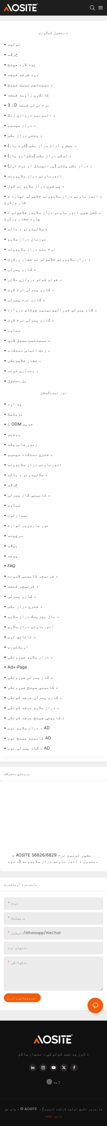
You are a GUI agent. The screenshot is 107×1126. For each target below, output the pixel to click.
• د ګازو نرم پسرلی (24, 299)
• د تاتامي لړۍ (20, 636)
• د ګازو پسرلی (20, 269)
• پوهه (11, 555)
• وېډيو (12, 434)
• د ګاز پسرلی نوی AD (27, 748)
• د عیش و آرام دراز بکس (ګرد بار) (40, 145)
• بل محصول (15, 380)
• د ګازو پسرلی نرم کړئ (29, 289)
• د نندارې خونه (21, 370)
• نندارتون (16, 515)
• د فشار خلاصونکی (22, 360)
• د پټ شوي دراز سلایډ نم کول (34, 185)
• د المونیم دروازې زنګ (30, 115)
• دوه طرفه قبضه (21, 74)
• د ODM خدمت (18, 424)
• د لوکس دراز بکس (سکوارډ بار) (38, 155)
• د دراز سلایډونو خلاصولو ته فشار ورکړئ (47, 259)
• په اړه (13, 403)
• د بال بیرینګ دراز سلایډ (31, 616)
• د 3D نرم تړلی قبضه (27, 104)
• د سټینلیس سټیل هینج (28, 84)
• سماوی (12, 330)
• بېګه (11, 545)
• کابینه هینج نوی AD (27, 737)
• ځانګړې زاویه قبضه (26, 94)
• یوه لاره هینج (20, 64)
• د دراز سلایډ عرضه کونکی (31, 707)
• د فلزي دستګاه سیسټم (28, 454)
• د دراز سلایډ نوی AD (27, 727)
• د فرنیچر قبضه (21, 586)
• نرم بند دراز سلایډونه (30, 249)
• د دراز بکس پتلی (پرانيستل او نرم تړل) (48, 165)
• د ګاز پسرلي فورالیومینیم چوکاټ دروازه (50, 309)
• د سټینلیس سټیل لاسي (27, 340)
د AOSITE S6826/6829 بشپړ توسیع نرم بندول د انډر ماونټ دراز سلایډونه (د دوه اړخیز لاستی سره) (52, 858)
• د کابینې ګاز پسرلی (27, 494)
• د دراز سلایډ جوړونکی (28, 656)
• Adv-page (15, 667)
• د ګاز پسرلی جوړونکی (28, 677)
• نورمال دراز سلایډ (25, 238)
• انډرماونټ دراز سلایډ (29, 626)
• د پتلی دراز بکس (23, 135)
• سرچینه (13, 535)
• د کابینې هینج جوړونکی (31, 687)
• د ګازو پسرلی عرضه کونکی (33, 697)
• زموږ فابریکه (20, 444)
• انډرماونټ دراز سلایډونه (33, 175)
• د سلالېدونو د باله (26, 228)
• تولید (12, 44)
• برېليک (13, 413)
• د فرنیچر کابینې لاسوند (31, 575)
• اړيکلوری (16, 646)
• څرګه (11, 54)
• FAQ (9, 565)
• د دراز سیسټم (20, 125)
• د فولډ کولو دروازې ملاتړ (33, 279)
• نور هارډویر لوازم (26, 525)
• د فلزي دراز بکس (23, 606)
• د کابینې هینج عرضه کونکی (34, 717)
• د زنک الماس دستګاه (27, 350)
